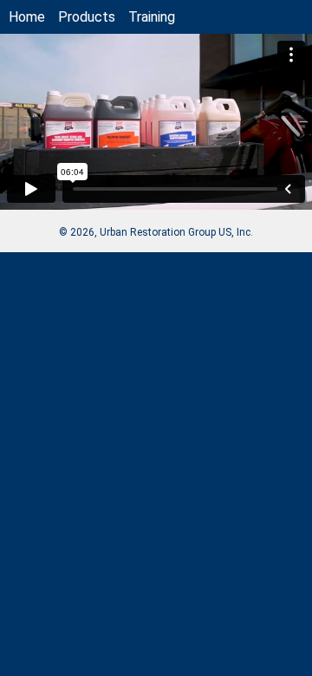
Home (27, 17)
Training (151, 17)
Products (86, 17)
